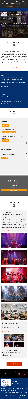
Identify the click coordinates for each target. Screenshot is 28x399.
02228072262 (11, 3)
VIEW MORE (5, 158)
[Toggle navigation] (2, 9)
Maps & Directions (14, 392)
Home (3, 373)
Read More (13, 67)
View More (13, 363)
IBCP (21, 6)
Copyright (24, 392)
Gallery (16, 6)
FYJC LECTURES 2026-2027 (8, 124)
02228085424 (5, 3)
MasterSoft (25, 397)
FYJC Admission (9, 6)
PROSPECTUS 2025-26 (7, 139)
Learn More (5, 230)
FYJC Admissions (14, 190)
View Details (5, 133)
